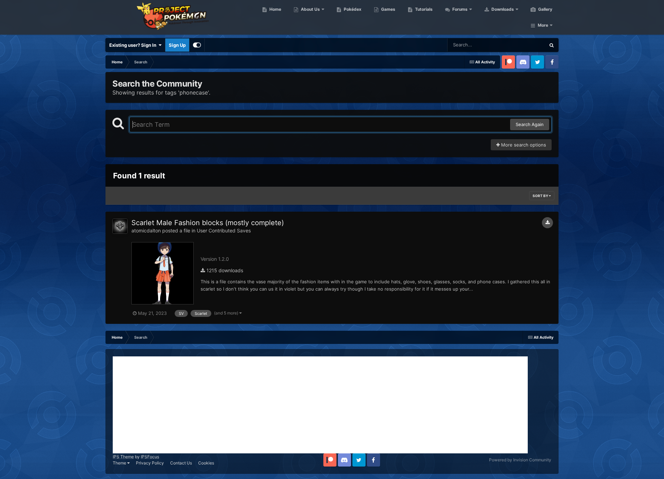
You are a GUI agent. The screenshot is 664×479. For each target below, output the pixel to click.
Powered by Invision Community (520, 459)
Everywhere (524, 44)
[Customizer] (197, 45)
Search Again (530, 124)
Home (274, 9)
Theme (120, 462)
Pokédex (352, 9)
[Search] (551, 45)
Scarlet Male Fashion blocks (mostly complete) (207, 223)
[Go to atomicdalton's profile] (120, 226)
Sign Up (177, 45)
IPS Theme (123, 456)
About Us (310, 9)
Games (387, 9)
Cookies (206, 462)
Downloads (502, 9)
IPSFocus (150, 456)
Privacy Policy (150, 462)
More (543, 25)
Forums (459, 9)
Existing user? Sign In (133, 45)
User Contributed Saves (224, 230)
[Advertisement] (320, 404)
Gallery (544, 9)
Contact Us (181, 462)
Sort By (541, 196)
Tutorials (423, 9)
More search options (523, 145)
